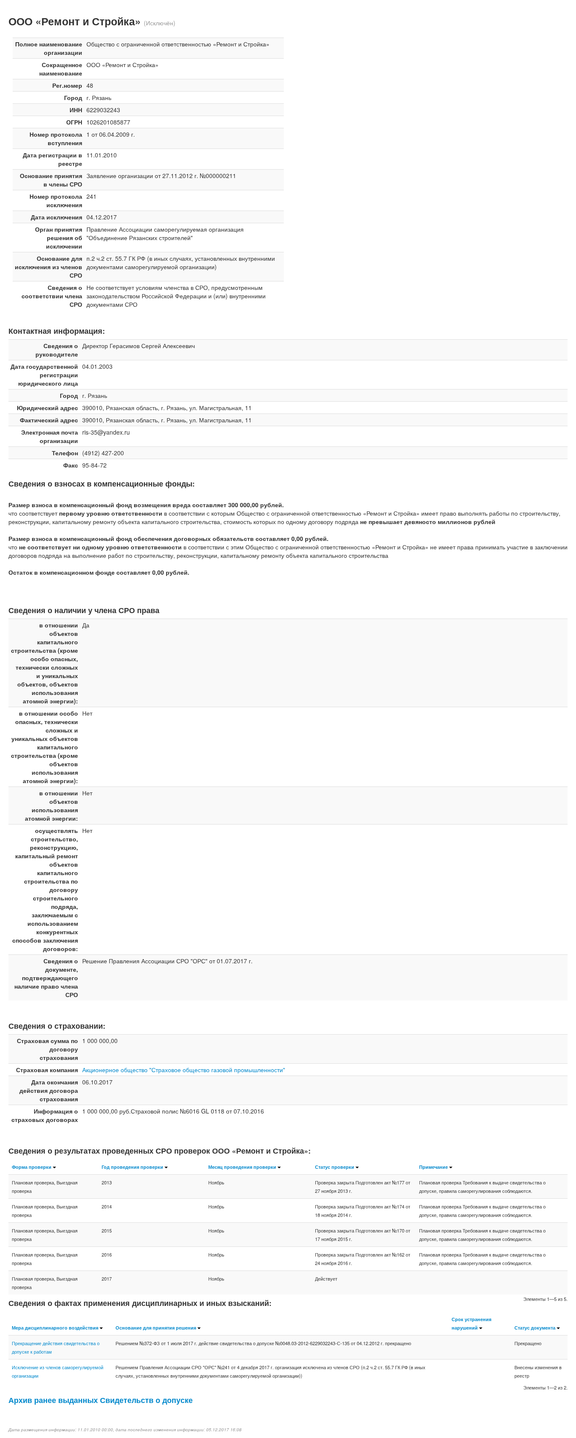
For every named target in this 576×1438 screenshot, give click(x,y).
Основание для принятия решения (156, 1327)
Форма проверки (31, 1166)
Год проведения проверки (132, 1166)
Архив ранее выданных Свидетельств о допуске (100, 1400)
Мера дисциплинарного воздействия (55, 1327)
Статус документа (534, 1327)
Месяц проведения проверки (242, 1166)
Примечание (433, 1166)
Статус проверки (334, 1166)
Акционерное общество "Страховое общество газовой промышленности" (183, 1069)
